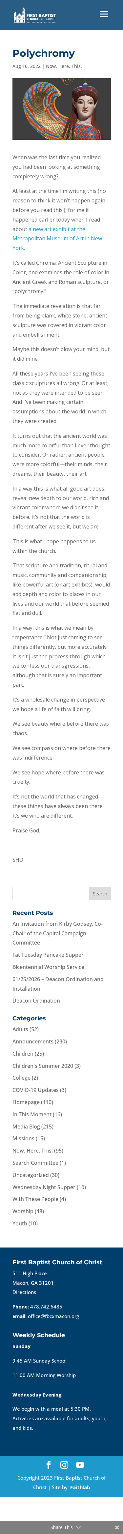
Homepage (26, 1102)
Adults (20, 1029)
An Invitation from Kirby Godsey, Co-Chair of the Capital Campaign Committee (57, 933)
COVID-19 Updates (35, 1090)
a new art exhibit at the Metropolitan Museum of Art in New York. (57, 239)
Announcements (32, 1041)
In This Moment (31, 1114)
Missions (23, 1138)
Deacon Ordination (36, 1000)
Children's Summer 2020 (42, 1065)
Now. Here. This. (64, 66)
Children (22, 1053)
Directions (24, 1292)
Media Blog (26, 1126)
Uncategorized (30, 1175)
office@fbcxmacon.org (53, 1316)
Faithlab (80, 1487)
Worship (22, 1211)
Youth (19, 1223)
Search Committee (35, 1162)
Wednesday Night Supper (43, 1187)
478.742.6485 (46, 1306)
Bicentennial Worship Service (48, 967)
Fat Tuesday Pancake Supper (48, 954)
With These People (35, 1199)
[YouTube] (80, 1465)
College (21, 1077)
